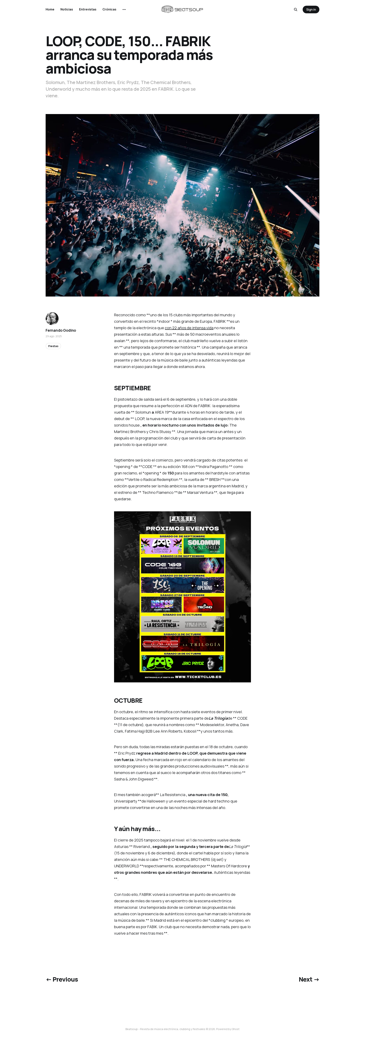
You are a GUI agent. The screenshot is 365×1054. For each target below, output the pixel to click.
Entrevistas (87, 9)
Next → (309, 979)
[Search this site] (295, 9)
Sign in (311, 9)
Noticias (66, 9)
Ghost (236, 1029)
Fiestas (53, 346)
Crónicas (109, 9)
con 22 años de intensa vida (189, 327)
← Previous (62, 979)
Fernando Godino (61, 330)
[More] (124, 9)
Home (50, 9)
